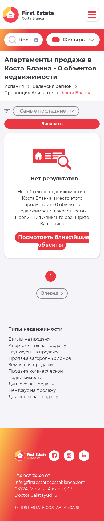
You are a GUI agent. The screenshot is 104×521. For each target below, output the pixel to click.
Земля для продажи (31, 364)
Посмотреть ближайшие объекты (53, 241)
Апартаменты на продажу (37, 345)
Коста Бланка (76, 92)
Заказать (52, 123)
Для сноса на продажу (33, 396)
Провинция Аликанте (28, 92)
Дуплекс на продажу (31, 383)
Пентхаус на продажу (32, 390)
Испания (14, 86)
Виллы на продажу (29, 339)
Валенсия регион (52, 86)
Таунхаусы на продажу (33, 351)
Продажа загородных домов (40, 358)
